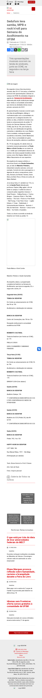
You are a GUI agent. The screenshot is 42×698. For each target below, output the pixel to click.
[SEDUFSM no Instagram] (13, 4)
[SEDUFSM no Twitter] (10, 4)
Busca (11, 2)
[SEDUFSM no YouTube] (16, 4)
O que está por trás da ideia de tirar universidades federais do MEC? (21, 540)
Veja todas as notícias (21, 633)
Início (8, 13)
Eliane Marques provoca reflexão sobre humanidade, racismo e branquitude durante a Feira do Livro (21, 573)
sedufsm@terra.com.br (21, 653)
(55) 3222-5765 (22, 649)
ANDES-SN (31, 2)
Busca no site (21, 657)
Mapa (21, 655)
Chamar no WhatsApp (22, 651)
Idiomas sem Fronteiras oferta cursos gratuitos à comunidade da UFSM (19, 604)
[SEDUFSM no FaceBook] (8, 4)
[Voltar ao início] (12, 8)
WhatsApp (20, 2)
